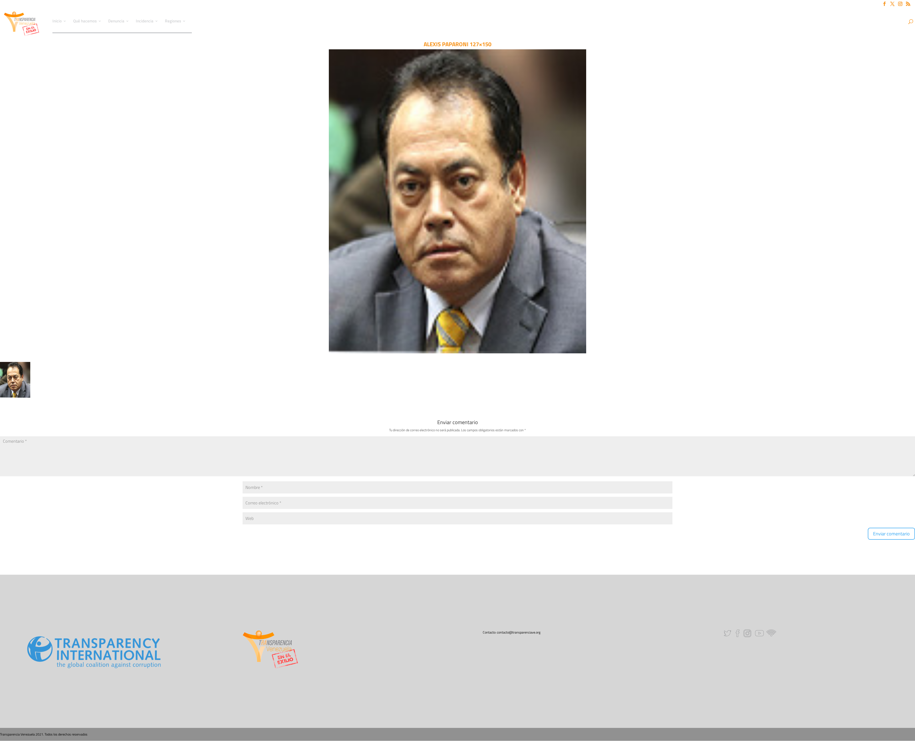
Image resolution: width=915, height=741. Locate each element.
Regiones (173, 21)
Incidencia (144, 21)
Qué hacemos (85, 21)
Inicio (57, 21)
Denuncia (116, 21)
